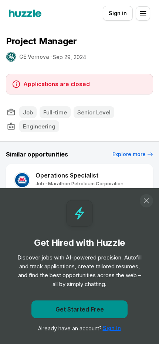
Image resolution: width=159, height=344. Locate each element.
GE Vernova (34, 57)
